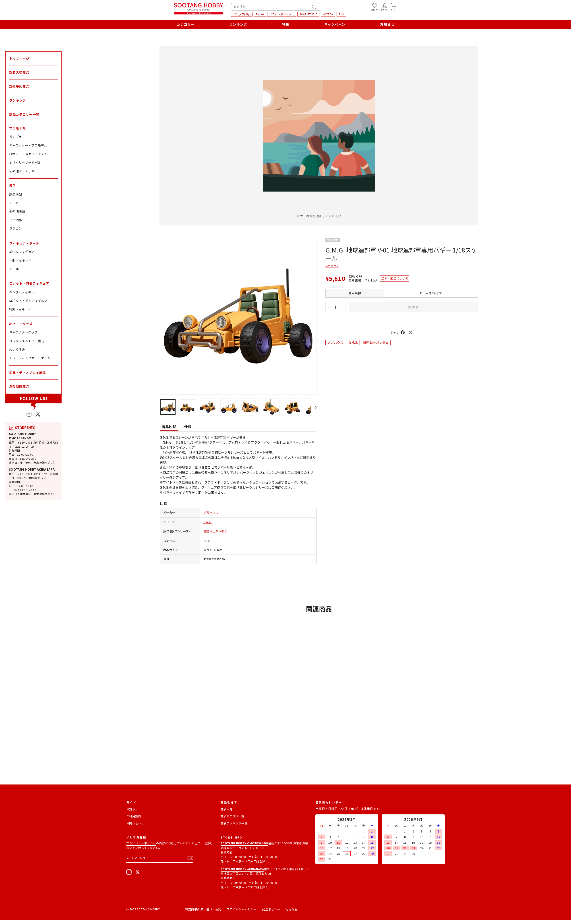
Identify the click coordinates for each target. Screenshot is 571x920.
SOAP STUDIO (308, 14)
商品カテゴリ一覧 (232, 816)
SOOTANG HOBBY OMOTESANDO (22, 436)
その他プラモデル (22, 171)
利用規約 (292, 909)
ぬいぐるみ (17, 349)
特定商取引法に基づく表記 (203, 909)
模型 (12, 185)
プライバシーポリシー (141, 843)
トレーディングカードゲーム (30, 358)
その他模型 (17, 211)
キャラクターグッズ (23, 332)
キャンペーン (334, 24)
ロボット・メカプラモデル (28, 154)
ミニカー (15, 202)
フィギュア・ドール (24, 243)
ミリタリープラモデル (25, 162)
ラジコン (15, 228)
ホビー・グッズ (21, 323)
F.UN (341, 14)
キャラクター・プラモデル (28, 145)
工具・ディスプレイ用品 (27, 372)
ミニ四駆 (15, 220)
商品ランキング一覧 (234, 823)
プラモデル (17, 128)
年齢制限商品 (19, 386)
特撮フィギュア (20, 309)
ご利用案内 (133, 816)
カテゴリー (185, 24)
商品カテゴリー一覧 (24, 114)
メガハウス (210, 512)
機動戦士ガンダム (215, 531)
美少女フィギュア (22, 251)
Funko (260, 14)
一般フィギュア (20, 260)
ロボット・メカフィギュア (28, 300)
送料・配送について (394, 278)
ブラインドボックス (281, 14)
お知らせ (387, 24)
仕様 (188, 426)
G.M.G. (207, 522)
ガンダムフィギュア (23, 292)
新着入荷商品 (19, 72)
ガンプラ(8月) (242, 14)
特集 (285, 24)
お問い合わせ (135, 823)
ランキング (238, 24)
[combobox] (275, 6)
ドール (14, 269)
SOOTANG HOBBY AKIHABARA (32, 469)
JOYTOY (328, 14)
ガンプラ (15, 136)
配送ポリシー (271, 909)
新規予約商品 (19, 86)
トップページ (19, 58)
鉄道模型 (15, 194)
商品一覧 (226, 809)
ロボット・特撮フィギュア (29, 283)
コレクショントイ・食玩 (26, 341)
